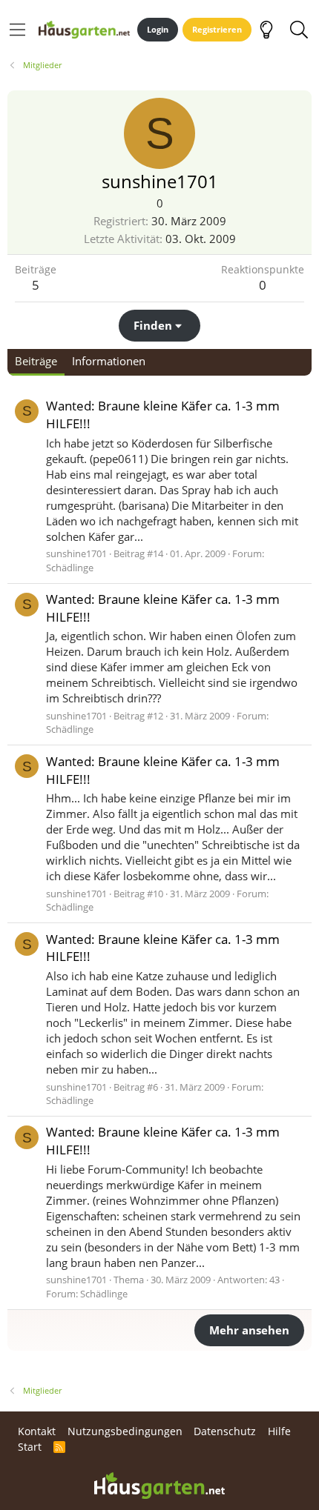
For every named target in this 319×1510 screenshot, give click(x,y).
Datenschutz (225, 1431)
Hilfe (279, 1431)
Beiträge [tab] (36, 360)
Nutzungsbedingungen (125, 1431)
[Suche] (298, 29)
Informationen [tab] (108, 360)
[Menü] (17, 29)
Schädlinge (69, 567)
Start (30, 1447)
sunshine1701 (76, 553)
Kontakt (37, 1431)
